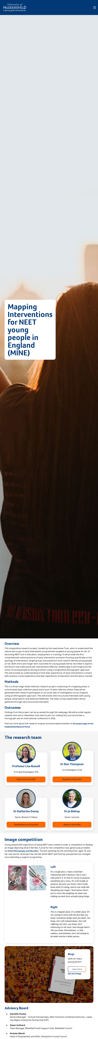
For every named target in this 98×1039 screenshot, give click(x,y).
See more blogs (74, 973)
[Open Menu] (94, 7)
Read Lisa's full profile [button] (26, 779)
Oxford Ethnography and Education (23, 851)
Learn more (77, 969)
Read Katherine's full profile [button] (26, 824)
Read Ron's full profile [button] (72, 779)
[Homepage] (15, 7)
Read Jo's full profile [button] (72, 824)
